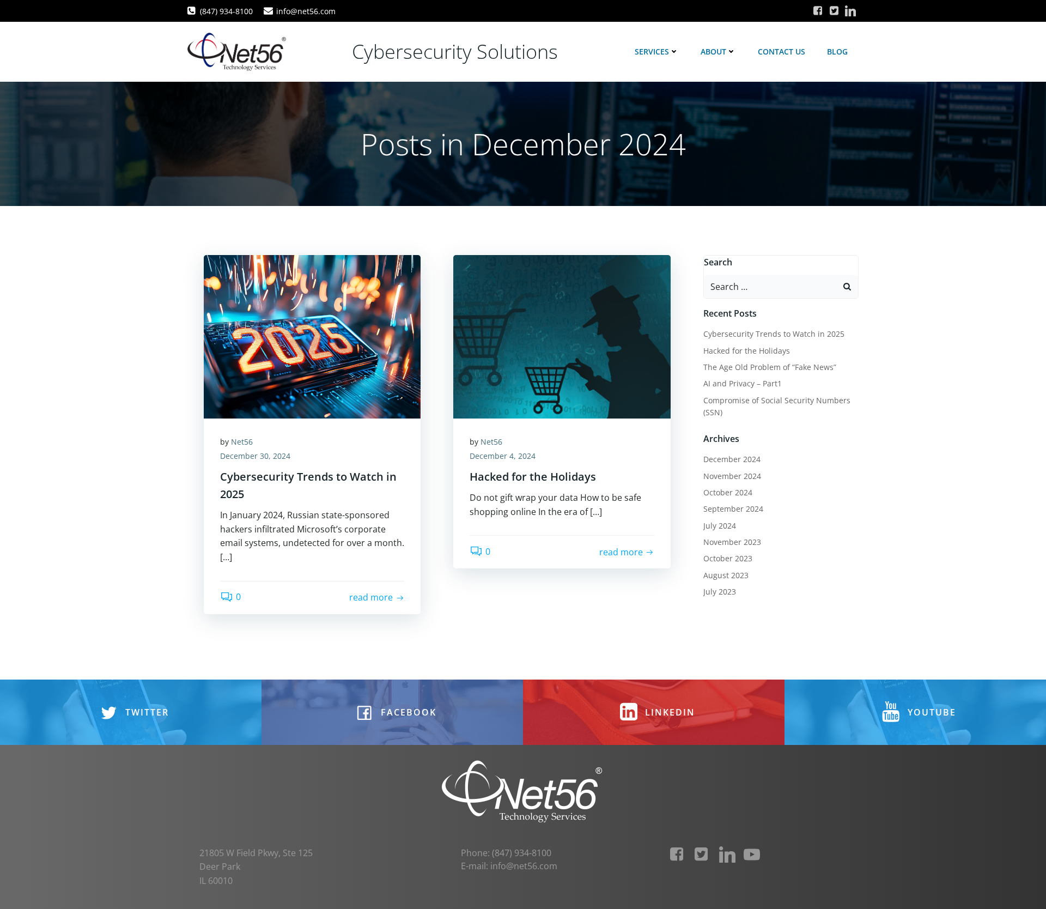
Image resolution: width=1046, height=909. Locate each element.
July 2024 (719, 525)
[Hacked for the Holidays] (561, 336)
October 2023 (727, 558)
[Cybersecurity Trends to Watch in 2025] (312, 336)
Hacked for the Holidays (746, 351)
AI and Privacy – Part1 (742, 383)
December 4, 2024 (503, 456)
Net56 (242, 442)
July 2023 (719, 591)
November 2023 (732, 542)
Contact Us (781, 51)
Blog (837, 51)
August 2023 (726, 575)
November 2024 (732, 476)
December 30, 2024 (255, 456)
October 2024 (727, 492)
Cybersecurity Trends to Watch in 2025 (773, 334)
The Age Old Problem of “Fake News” (769, 367)
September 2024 (733, 509)
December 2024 (732, 459)
